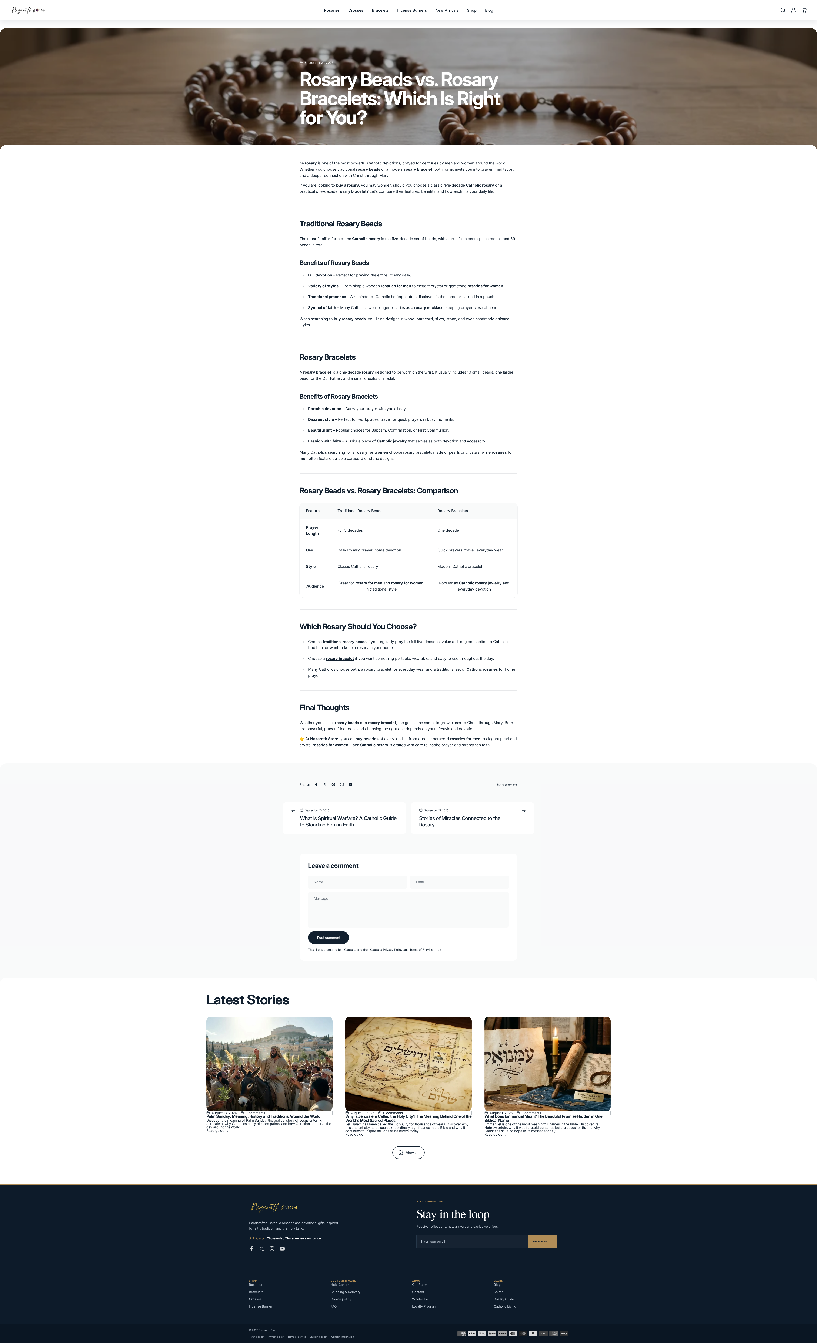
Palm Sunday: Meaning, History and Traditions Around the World (263, 1116)
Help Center (340, 1285)
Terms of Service (421, 949)
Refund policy (256, 1336)
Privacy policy (276, 1336)
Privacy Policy (393, 949)
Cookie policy (341, 1299)
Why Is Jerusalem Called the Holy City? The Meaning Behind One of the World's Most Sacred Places (408, 1118)
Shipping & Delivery (345, 1292)
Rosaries (255, 1285)
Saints (498, 1292)
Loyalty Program (424, 1306)
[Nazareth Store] (274, 1207)
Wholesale (420, 1299)
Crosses (255, 1299)
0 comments (509, 784)
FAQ (334, 1306)
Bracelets (256, 1292)
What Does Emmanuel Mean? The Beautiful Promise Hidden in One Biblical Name (543, 1118)
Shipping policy (318, 1336)
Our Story (419, 1285)
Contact (418, 1292)
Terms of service (297, 1336)
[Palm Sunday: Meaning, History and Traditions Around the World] (269, 1064)
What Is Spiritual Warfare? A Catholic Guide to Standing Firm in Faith (348, 821)
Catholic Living (505, 1306)
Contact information (342, 1336)
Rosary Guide (504, 1299)
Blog (497, 1285)
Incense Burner (260, 1306)
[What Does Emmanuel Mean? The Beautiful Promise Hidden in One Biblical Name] (547, 1064)
